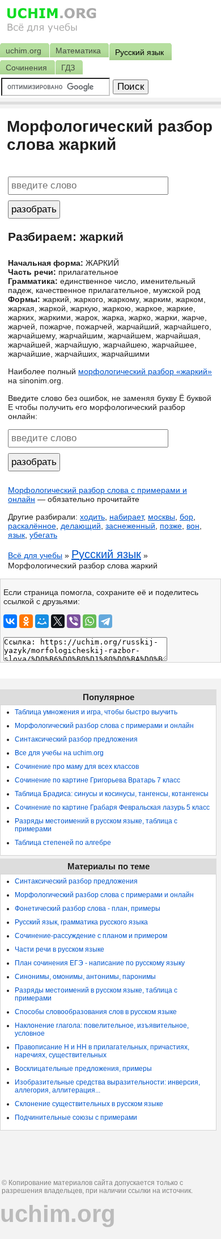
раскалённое (32, 525)
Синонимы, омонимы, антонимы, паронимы (85, 977)
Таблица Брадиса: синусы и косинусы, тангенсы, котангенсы (112, 794)
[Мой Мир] (42, 621)
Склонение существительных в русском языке (89, 1104)
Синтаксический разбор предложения (76, 739)
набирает (126, 516)
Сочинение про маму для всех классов (77, 767)
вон (192, 525)
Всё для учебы (35, 555)
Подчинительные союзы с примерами (76, 1117)
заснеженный (130, 525)
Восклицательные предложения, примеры (83, 1069)
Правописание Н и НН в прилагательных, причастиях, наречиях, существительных (102, 1051)
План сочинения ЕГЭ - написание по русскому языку (100, 963)
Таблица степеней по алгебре (63, 843)
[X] (58, 621)
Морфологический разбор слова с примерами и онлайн (104, 726)
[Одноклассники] (26, 621)
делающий (81, 525)
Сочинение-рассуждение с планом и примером (91, 936)
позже (171, 525)
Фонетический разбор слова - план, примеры (87, 908)
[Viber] (73, 621)
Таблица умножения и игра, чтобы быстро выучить (96, 712)
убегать (43, 534)
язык (16, 534)
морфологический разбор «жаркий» (145, 371)
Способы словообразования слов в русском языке (96, 1012)
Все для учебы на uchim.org (59, 753)
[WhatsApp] (89, 621)
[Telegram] (105, 621)
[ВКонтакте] (10, 621)
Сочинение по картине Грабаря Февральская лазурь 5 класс (112, 807)
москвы (161, 516)
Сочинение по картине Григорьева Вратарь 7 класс (97, 780)
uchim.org (58, 1213)
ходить (92, 516)
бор (186, 516)
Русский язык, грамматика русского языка (81, 922)
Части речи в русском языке (59, 949)
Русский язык (106, 554)
